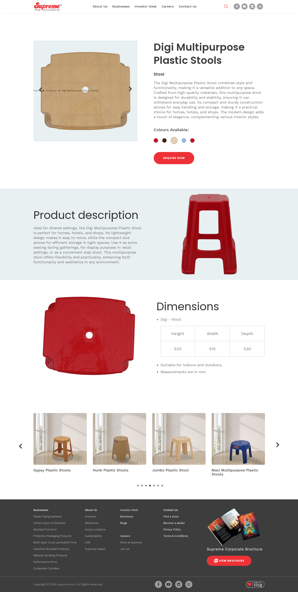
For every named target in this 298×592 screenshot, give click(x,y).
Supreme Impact (95, 548)
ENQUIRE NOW (174, 158)
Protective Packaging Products (52, 535)
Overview (90, 516)
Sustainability (93, 535)
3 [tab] (146, 486)
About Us (100, 6)
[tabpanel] (60, 444)
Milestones (92, 523)
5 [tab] (154, 486)
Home (37, 90)
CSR (87, 542)
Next (130, 89)
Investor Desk (146, 6)
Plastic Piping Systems (47, 516)
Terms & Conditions (175, 535)
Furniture (51, 90)
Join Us (125, 548)
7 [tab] (162, 486)
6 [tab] (158, 486)
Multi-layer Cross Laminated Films (55, 542)
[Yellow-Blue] (186, 140)
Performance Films (45, 561)
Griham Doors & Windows (49, 523)
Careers (168, 6)
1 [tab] (138, 486)
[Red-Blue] (194, 140)
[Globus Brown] (166, 140)
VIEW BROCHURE (231, 561)
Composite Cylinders (46, 568)
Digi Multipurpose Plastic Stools (80, 90)
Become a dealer (174, 523)
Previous (40, 89)
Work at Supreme (131, 542)
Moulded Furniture (45, 529)
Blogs (123, 523)
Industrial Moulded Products (51, 548)
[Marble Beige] (176, 140)
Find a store (171, 516)
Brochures (126, 516)
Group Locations (95, 529)
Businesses (121, 6)
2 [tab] (142, 486)
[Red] (158, 140)
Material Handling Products (50, 555)
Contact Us (187, 6)
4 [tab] (150, 486)
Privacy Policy (172, 529)
